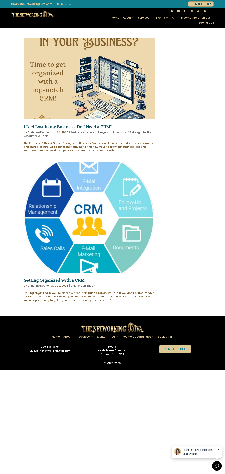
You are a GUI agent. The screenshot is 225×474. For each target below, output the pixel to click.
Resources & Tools (36, 136)
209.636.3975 (64, 4)
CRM (131, 132)
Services (143, 18)
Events (160, 18)
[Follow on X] (198, 11)
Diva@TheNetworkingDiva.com (31, 4)
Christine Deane (38, 132)
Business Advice (81, 132)
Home (115, 18)
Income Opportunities (196, 18)
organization (143, 132)
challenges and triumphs (110, 132)
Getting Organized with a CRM (54, 280)
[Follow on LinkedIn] (171, 11)
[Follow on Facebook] (184, 11)
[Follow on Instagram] (191, 11)
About (127, 18)
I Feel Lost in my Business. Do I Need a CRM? (68, 126)
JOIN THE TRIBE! (201, 4)
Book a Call (206, 23)
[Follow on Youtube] (178, 11)
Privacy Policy (112, 363)
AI (173, 18)
